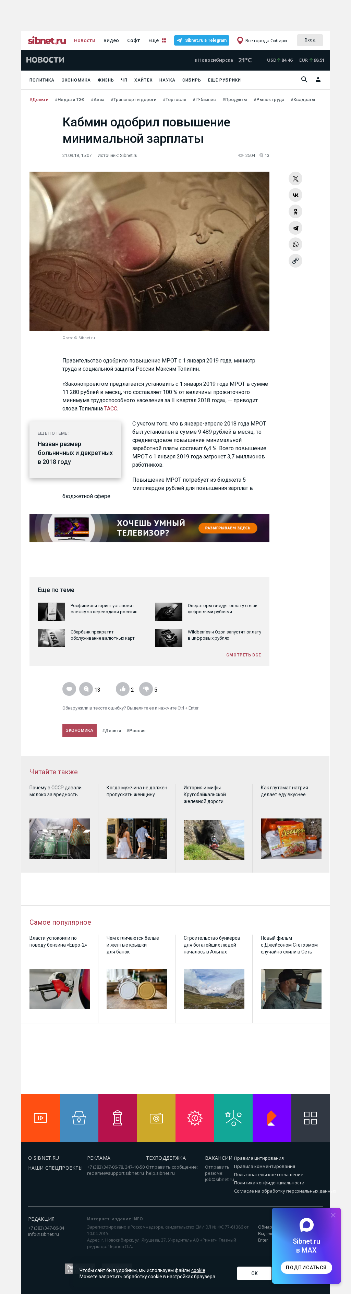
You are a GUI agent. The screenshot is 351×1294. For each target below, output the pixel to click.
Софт (133, 40)
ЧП (124, 80)
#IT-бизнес (205, 99)
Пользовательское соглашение (268, 1174)
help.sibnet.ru (160, 1173)
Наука (167, 80)
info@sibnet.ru (43, 1234)
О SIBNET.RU (43, 1158)
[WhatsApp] (295, 244)
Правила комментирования (264, 1166)
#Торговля (175, 99)
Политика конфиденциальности (269, 1183)
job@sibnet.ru (219, 1179)
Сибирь (191, 80)
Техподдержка (166, 1158)
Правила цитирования (259, 1158)
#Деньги (39, 99)
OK (254, 1273)
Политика (42, 80)
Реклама (98, 1158)
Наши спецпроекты (55, 1167)
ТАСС (110, 408)
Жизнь (106, 80)
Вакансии (219, 1158)
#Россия (135, 730)
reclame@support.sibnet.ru (115, 1173)
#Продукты (235, 99)
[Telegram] (295, 228)
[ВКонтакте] (295, 195)
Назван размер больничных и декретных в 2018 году (75, 452)
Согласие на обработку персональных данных (285, 1191)
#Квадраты (303, 99)
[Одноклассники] (295, 211)
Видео (111, 40)
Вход (310, 40)
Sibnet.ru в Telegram (206, 40)
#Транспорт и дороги (134, 99)
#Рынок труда (269, 99)
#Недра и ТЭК (70, 99)
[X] (295, 178)
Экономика (76, 80)
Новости (84, 40)
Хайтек (143, 80)
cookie (198, 1270)
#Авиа (98, 99)
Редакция (41, 1219)
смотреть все (243, 655)
